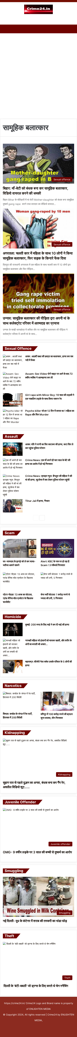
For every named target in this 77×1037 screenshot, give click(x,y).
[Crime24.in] (38, 9)
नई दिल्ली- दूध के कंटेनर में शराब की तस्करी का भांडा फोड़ (35, 921)
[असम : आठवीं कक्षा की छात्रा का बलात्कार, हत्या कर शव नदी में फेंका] (13, 362)
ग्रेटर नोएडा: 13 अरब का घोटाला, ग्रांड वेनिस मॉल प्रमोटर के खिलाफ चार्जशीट (18, 598)
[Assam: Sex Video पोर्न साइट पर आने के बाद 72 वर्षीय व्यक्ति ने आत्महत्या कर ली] (13, 381)
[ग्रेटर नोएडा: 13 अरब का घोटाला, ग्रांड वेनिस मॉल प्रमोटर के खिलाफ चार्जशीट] (19, 581)
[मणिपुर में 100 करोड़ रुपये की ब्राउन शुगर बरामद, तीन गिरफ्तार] (57, 701)
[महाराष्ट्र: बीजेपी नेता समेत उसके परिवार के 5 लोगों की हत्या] (13, 666)
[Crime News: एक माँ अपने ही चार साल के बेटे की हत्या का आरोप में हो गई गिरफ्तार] (13, 465)
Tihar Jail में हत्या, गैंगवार (37, 500)
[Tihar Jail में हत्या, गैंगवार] (13, 505)
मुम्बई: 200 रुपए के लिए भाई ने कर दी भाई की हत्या (47, 624)
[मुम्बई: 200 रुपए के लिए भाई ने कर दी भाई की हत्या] (13, 629)
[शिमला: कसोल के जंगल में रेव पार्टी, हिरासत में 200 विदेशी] (19, 701)
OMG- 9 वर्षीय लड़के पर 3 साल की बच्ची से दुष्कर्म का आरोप (37, 852)
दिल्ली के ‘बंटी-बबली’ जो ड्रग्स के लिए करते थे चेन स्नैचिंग (35, 986)
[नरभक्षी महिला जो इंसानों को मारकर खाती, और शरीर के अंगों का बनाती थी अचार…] (13, 648)
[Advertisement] (38, 75)
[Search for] (72, 20)
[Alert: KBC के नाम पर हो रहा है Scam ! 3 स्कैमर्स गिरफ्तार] (57, 548)
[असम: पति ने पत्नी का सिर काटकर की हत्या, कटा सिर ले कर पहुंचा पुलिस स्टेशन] (13, 449)
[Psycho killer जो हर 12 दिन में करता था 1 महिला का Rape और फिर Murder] (13, 416)
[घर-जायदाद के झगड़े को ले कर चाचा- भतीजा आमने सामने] (19, 548)
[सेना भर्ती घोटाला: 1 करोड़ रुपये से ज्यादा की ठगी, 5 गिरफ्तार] (57, 581)
